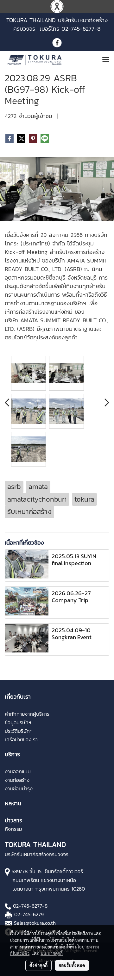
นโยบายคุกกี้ (52, 953)
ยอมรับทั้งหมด (72, 965)
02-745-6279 (29, 914)
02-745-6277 (27, 906)
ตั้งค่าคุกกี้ (38, 965)
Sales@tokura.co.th (35, 923)
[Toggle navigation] (106, 60)
